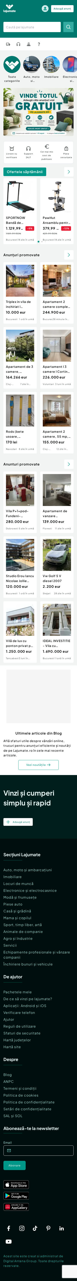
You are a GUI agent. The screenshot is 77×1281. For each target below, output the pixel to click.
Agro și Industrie (18, 938)
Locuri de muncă (18, 883)
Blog (7, 1074)
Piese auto (12, 904)
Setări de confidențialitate (27, 1109)
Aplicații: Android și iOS (24, 1005)
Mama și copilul (17, 918)
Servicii (10, 945)
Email (7, 1142)
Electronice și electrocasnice (30, 890)
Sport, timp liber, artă (22, 924)
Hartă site (12, 1047)
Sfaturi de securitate (22, 1033)
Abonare (15, 1165)
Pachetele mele (17, 992)
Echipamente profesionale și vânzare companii (36, 954)
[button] (53, 131)
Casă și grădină (17, 911)
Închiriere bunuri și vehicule (28, 964)
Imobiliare (12, 876)
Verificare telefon (19, 1012)
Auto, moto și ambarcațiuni (27, 870)
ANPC (8, 1081)
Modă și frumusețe (20, 897)
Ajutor (8, 1019)
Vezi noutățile (36, 764)
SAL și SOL (13, 1115)
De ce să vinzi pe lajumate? (27, 999)
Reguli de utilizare (19, 1026)
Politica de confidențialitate (29, 1102)
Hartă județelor (17, 1040)
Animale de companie (23, 931)
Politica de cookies (20, 1095)
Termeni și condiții (20, 1088)
